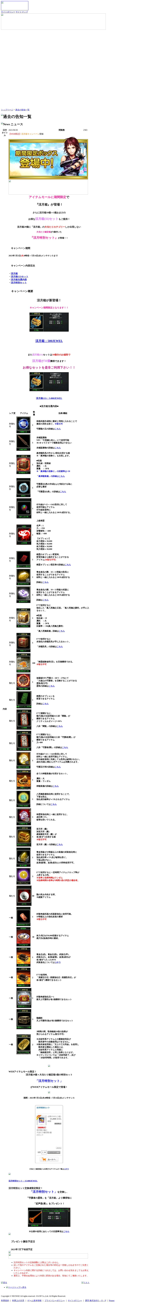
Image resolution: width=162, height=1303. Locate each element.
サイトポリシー (8, 12)
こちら (58, 429)
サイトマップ (22, 12)
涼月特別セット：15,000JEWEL (23, 1181)
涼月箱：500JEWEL (49, 340)
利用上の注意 (18, 1300)
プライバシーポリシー (55, 1300)
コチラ (58, 962)
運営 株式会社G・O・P (95, 1300)
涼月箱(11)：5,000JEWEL (49, 398)
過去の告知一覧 (22, 110)
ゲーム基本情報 (34, 1300)
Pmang (111, 1300)
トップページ (7, 110)
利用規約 (5, 1300)
